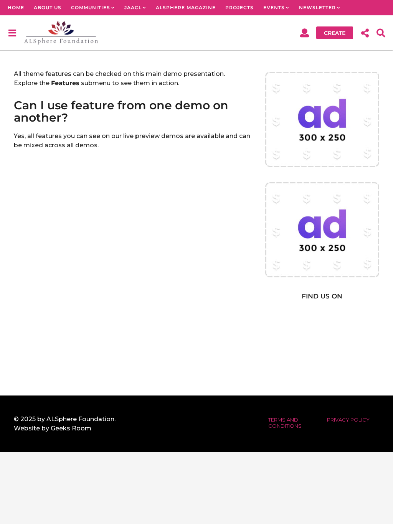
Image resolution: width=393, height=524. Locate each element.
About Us (47, 7)
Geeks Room (71, 428)
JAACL (133, 7)
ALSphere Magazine (186, 7)
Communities (90, 7)
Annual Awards (32, 23)
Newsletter (317, 7)
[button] (12, 32)
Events (274, 7)
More (79, 23)
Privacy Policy (348, 420)
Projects (239, 7)
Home (16, 7)
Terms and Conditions (285, 423)
